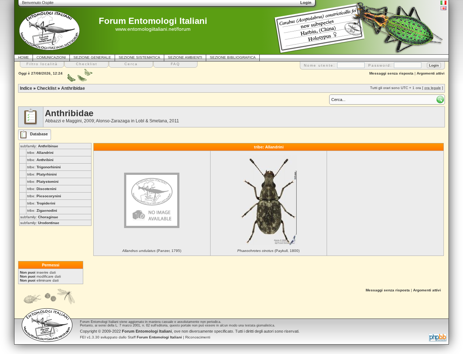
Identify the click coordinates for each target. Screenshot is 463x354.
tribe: (40, 153)
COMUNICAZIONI (51, 57)
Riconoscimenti (197, 337)
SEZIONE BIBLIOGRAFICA (233, 57)
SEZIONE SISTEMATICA (139, 57)
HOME (23, 57)
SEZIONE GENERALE (92, 57)
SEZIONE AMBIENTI (185, 57)
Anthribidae (73, 88)
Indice (26, 88)
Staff (155, 337)
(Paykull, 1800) (268, 251)
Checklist (46, 88)
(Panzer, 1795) (151, 251)
